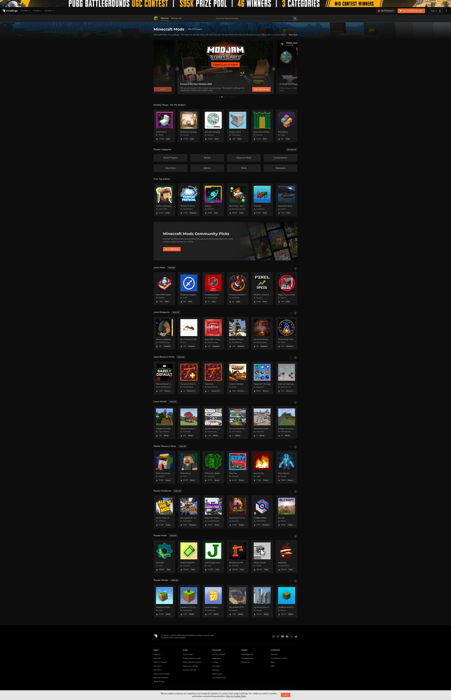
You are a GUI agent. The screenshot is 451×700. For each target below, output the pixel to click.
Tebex (273, 662)
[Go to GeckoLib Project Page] (164, 556)
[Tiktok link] (278, 636)
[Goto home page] (10, 11)
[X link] (291, 636)
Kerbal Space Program (161, 674)
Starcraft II (157, 670)
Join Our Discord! (218, 654)
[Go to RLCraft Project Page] (286, 511)
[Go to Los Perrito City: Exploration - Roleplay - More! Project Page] (262, 601)
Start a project (188, 654)
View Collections (172, 249)
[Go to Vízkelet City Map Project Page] (164, 422)
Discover (165, 18)
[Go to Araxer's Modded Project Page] (238, 377)
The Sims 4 (158, 666)
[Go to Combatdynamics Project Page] (213, 288)
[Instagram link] (273, 636)
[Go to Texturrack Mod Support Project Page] (189, 377)
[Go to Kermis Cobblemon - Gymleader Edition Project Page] (164, 333)
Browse (24, 11)
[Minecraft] (156, 18)
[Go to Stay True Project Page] (238, 467)
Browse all (291, 150)
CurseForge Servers (219, 678)
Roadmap (215, 670)
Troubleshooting (247, 658)
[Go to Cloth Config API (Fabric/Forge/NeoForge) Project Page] (189, 556)
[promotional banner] (225, 3)
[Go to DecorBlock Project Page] (286, 125)
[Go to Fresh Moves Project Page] (189, 467)
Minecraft (157, 658)
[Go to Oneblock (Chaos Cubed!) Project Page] (164, 601)
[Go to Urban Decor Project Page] (164, 125)
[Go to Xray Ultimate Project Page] (286, 467)
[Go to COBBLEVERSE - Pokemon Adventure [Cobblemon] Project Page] (262, 511)
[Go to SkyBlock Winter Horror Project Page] (238, 333)
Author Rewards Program (192, 662)
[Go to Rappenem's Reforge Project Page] (262, 377)
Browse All (176, 18)
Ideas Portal (216, 658)
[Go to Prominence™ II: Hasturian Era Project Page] (238, 511)
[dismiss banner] (447, 3)
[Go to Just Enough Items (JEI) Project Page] (213, 556)
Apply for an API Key (190, 666)
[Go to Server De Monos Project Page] (262, 333)
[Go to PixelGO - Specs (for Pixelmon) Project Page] (262, 288)
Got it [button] (285, 695)
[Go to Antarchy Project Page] (262, 199)
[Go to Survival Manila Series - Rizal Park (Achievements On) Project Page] (238, 422)
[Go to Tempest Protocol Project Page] (189, 199)
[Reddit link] (296, 636)
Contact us (245, 662)
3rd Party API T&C (189, 670)
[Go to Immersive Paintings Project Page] (189, 125)
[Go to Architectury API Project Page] (238, 556)
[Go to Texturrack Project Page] (213, 377)
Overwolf (274, 654)
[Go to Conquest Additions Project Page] (238, 288)
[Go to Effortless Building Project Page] (213, 125)
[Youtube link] (282, 636)
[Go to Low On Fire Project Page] (262, 467)
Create (36, 11)
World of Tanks (159, 681)
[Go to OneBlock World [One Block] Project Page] (286, 601)
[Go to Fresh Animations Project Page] (164, 467)
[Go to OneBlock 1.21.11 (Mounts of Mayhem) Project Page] (189, 601)
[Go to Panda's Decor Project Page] (238, 125)
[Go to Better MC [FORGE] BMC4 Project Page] (213, 511)
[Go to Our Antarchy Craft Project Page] (189, 333)
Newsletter (216, 666)
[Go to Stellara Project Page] (213, 199)
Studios (48, 11)
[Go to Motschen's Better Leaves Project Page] (213, 467)
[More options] (446, 10)
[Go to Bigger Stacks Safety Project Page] (286, 288)
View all (171, 268)
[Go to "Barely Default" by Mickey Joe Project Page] (164, 377)
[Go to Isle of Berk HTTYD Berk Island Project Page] (238, 601)
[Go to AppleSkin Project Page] (286, 556)
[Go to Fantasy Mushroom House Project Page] (189, 422)
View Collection (255, 89)
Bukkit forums (217, 674)
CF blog (215, 662)
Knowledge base (247, 654)
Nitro (273, 666)
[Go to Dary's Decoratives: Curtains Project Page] (262, 125)
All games (157, 654)
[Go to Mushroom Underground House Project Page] (262, 422)
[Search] (295, 18)
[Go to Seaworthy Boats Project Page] (286, 199)
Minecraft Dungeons (161, 678)
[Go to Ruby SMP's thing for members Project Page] (213, 333)
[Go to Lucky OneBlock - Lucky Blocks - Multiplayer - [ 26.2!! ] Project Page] (213, 601)
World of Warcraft (160, 662)
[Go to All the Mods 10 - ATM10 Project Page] (164, 511)
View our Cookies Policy (236, 696)
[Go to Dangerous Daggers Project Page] (189, 288)
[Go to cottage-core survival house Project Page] (286, 422)
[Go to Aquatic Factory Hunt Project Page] (213, 422)
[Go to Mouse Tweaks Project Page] (262, 556)
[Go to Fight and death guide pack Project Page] (286, 377)
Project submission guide (192, 658)
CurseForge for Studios (279, 658)
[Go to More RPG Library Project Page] (164, 288)
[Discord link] (287, 636)
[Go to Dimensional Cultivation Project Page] (286, 333)
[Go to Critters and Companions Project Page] (164, 199)
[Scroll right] (295, 268)
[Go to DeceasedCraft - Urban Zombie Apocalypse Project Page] (189, 511)
